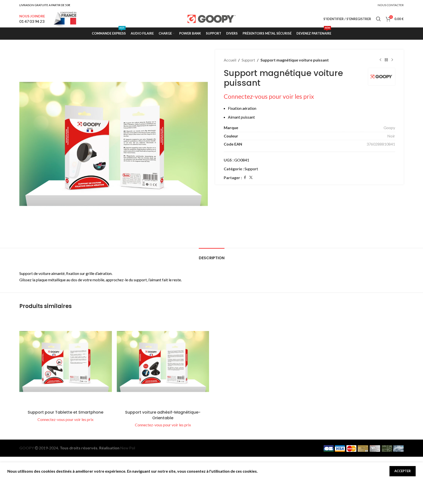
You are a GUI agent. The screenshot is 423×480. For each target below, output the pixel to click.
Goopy (389, 127)
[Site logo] (212, 18)
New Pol (127, 447)
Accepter (402, 471)
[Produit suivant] (392, 60)
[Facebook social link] (245, 177)
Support (248, 60)
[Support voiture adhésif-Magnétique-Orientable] (163, 361)
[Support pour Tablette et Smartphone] (65, 361)
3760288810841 (380, 144)
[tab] (211, 255)
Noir (391, 136)
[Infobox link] (32, 19)
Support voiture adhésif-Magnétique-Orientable (162, 414)
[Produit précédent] (380, 60)
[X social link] (251, 177)
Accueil (230, 60)
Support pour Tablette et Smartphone (65, 412)
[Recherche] (378, 19)
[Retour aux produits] (386, 60)
